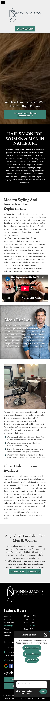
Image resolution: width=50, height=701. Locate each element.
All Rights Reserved (13, 698)
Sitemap (28, 698)
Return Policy (39, 698)
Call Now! (33, 660)
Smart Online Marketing (26, 692)
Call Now (32, 571)
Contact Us (16, 571)
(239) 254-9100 (26, 28)
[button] (2, 79)
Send (43, 691)
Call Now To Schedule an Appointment (25, 114)
